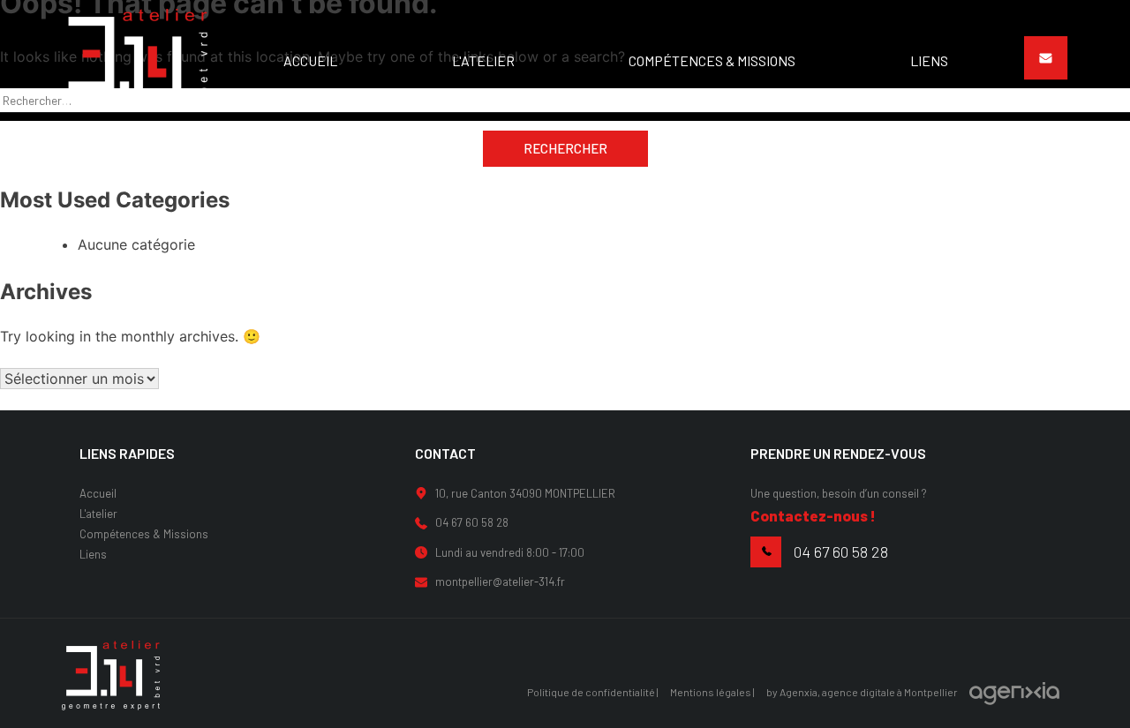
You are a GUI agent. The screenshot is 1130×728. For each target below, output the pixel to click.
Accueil (98, 493)
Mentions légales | (712, 692)
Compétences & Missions (143, 534)
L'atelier (98, 514)
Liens (93, 554)
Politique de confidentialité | (593, 692)
